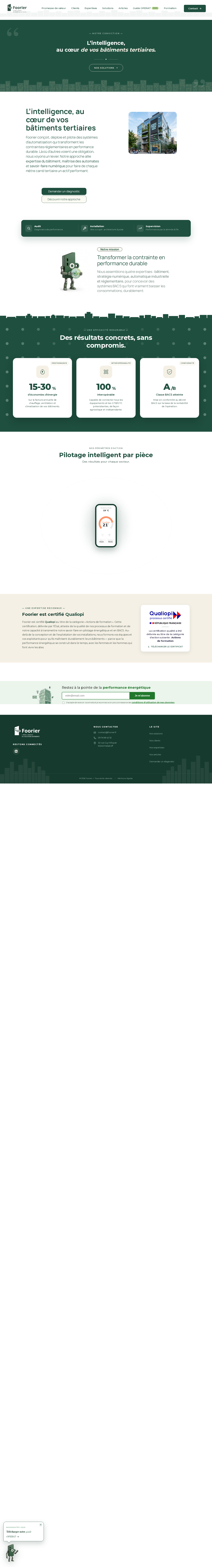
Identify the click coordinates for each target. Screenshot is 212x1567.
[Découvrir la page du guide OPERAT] (13, 1552)
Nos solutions (104, 68)
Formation (170, 8)
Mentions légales (125, 778)
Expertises (91, 8)
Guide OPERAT (145, 8)
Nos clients (154, 740)
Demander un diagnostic (161, 761)
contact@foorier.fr (107, 732)
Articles (123, 8)
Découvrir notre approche (64, 199)
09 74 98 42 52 (105, 737)
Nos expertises (156, 747)
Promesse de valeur (54, 8)
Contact (194, 8)
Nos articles (155, 754)
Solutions (107, 8)
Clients (75, 8)
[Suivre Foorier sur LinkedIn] (16, 751)
